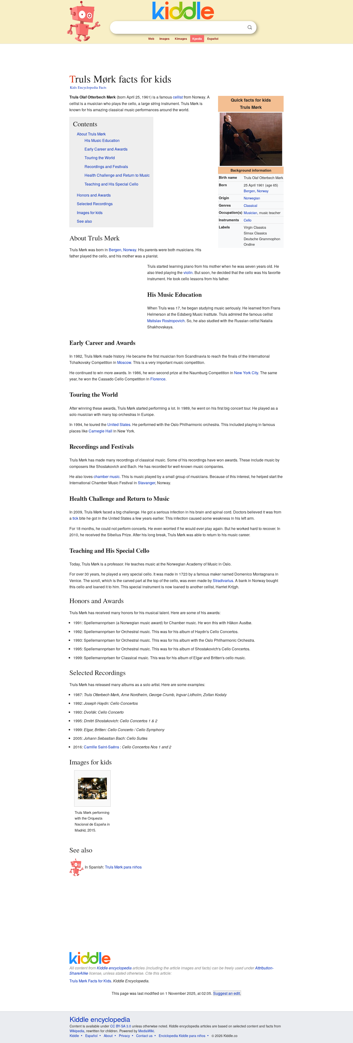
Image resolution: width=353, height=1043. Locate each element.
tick (75, 518)
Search (250, 27)
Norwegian (252, 197)
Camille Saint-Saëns (101, 747)
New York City (246, 372)
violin (188, 272)
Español (212, 38)
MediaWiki (146, 1030)
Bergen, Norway (256, 190)
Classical (250, 205)
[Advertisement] (176, 57)
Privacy (124, 1035)
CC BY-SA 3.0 (120, 1026)
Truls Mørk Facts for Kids (90, 981)
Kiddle (74, 1035)
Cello (247, 219)
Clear (240, 27)
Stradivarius (223, 580)
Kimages (181, 38)
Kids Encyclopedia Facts (88, 87)
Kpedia (197, 38)
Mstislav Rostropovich (166, 320)
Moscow (124, 362)
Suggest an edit (226, 993)
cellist (178, 97)
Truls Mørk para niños (123, 867)
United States (118, 424)
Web (151, 38)
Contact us (144, 1035)
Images (164, 38)
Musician (250, 212)
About (108, 1035)
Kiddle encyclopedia (114, 968)
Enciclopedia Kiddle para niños (182, 1035)
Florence (157, 379)
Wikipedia (77, 1030)
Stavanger (146, 482)
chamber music (107, 476)
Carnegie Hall (100, 431)
